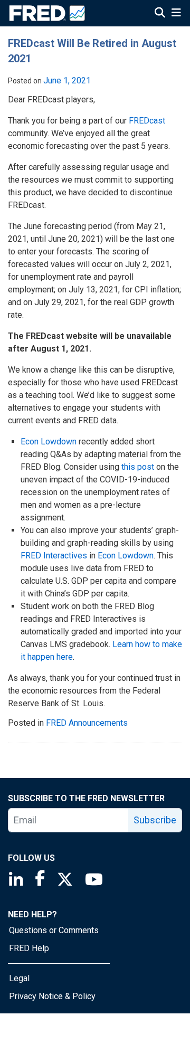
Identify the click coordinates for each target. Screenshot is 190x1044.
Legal (19, 978)
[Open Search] (160, 13)
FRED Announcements (87, 723)
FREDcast (147, 121)
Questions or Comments (54, 930)
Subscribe (155, 819)
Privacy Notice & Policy (52, 996)
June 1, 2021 (67, 80)
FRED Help (29, 948)
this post (137, 467)
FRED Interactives (54, 556)
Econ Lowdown (49, 441)
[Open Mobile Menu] (176, 13)
